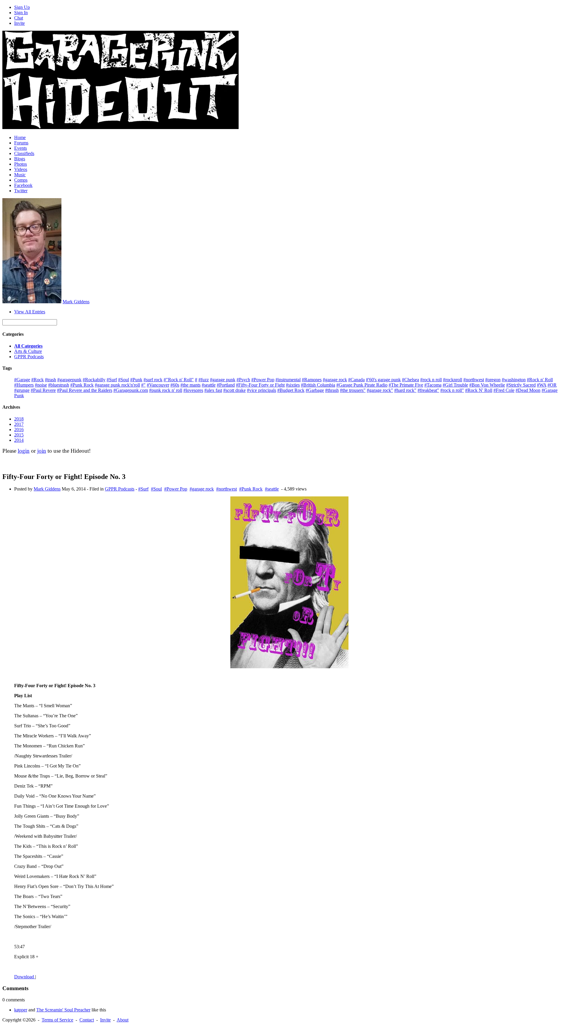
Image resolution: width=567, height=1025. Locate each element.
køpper (20, 1009)
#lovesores (193, 390)
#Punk (136, 379)
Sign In (21, 12)
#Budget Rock (290, 390)
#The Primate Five (406, 384)
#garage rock (335, 379)
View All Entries (29, 311)
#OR (552, 384)
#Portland (226, 384)
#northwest (473, 379)
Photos (20, 164)
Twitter (20, 190)
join (41, 451)
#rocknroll (452, 379)
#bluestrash (58, 384)
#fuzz (203, 379)
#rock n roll (431, 379)
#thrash (332, 390)
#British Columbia (318, 384)
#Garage (22, 379)
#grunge (22, 390)
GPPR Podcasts (29, 356)
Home (20, 137)
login (24, 451)
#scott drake (234, 390)
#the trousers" (353, 390)
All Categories (28, 345)
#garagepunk (69, 379)
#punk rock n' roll (165, 390)
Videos (20, 169)
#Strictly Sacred (521, 384)
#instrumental (288, 379)
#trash (50, 379)
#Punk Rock (82, 384)
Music (20, 174)
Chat (18, 17)
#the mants (190, 384)
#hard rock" (405, 390)
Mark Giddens (76, 301)
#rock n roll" (452, 390)
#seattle (209, 384)
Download (24, 976)
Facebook (23, 185)
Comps (20, 179)
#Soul (123, 379)
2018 (19, 418)
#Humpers (24, 384)
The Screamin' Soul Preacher (63, 1009)
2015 (19, 434)
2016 (19, 429)
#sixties (293, 384)
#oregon (493, 379)
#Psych (243, 379)
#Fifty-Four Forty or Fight (260, 384)
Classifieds (24, 153)
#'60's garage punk (383, 379)
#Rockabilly (94, 379)
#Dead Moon (528, 390)
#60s (174, 384)
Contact (86, 1019)
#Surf (112, 379)
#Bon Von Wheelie (487, 384)
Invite (19, 23)
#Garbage (315, 390)
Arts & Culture (28, 351)
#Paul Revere (43, 390)
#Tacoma (432, 384)
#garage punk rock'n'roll (117, 384)
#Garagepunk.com (130, 390)
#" (143, 384)
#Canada (356, 379)
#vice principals (261, 390)
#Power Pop (262, 379)
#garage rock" (380, 390)
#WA (541, 384)
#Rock (37, 379)
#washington (514, 379)
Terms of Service (57, 1019)
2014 (19, 440)
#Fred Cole (503, 390)
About (122, 1019)
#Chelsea (410, 379)
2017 (19, 424)
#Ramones (312, 379)
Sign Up (22, 7)
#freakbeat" (428, 390)
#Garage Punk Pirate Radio (361, 384)
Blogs (19, 158)
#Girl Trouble (455, 384)
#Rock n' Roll (540, 379)
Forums (21, 142)
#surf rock (153, 379)
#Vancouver (158, 384)
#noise (41, 384)
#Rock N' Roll (478, 390)
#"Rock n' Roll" (179, 379)
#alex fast (213, 390)
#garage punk (222, 379)
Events (20, 148)
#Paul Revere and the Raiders (84, 390)
